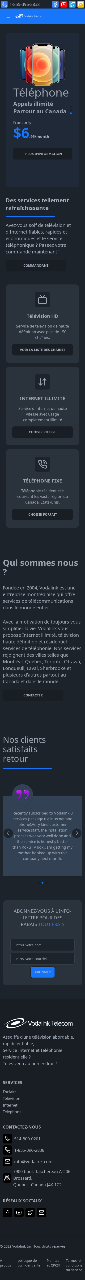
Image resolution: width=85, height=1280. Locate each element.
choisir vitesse (42, 432)
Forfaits (10, 1092)
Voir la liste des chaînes (42, 349)
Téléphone (12, 1111)
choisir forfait (42, 514)
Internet (10, 1105)
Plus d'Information (43, 153)
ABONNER (42, 972)
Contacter (33, 695)
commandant (35, 265)
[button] (8, 16)
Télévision (11, 1098)
